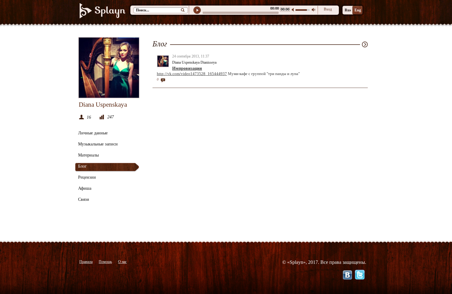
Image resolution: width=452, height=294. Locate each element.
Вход (328, 9)
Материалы (88, 155)
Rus (348, 10)
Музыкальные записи (98, 144)
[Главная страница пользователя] (109, 67)
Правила (86, 262)
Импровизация (187, 68)
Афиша (84, 188)
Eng (358, 10)
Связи (83, 199)
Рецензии (87, 177)
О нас (122, 262)
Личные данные (93, 133)
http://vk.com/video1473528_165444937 (192, 73)
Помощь (105, 262)
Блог (82, 166)
